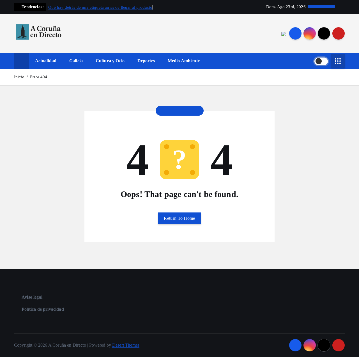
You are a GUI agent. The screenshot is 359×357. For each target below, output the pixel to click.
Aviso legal (32, 297)
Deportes (146, 60)
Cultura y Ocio (110, 60)
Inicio (19, 77)
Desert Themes (125, 345)
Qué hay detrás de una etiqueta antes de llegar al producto (100, 7)
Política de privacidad (43, 309)
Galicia (76, 60)
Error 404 (38, 77)
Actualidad (46, 60)
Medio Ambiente (184, 60)
